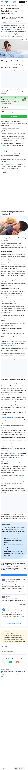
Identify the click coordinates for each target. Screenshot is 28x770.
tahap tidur (3, 145)
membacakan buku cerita (16, 453)
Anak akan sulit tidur (6, 417)
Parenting (3, 5)
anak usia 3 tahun (8, 27)
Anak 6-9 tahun (10, 5)
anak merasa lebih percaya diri (8, 345)
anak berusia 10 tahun (13, 164)
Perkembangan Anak (18, 5)
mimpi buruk (18, 66)
